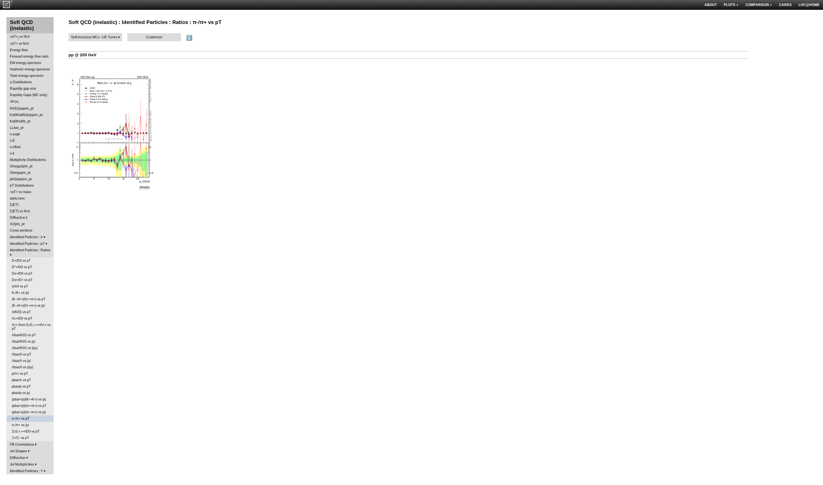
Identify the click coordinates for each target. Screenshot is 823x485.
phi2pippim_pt (21, 179)
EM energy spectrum (25, 63)
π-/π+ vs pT (21, 418)
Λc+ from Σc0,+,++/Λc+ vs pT (31, 326)
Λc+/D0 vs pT (22, 318)
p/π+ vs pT (20, 373)
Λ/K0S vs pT (21, 312)
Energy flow (19, 50)
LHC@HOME (809, 5)
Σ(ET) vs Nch (20, 211)
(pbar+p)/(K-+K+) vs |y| (29, 399)
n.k (12, 153)
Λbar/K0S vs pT (24, 335)
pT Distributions (22, 185)
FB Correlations (22, 444)
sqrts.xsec (17, 198)
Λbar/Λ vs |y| (21, 361)
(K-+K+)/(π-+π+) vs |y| (28, 305)
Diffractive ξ (18, 217)
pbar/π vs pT (21, 380)
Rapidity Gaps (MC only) (28, 95)
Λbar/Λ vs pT (21, 354)
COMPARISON (757, 5)
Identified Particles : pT (27, 243)
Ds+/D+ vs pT (22, 280)
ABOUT (710, 5)
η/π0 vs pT (20, 286)
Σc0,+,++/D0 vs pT (26, 431)
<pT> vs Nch (20, 37)
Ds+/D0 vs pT (22, 273)
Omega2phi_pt (21, 166)
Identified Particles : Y (26, 471)
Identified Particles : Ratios (30, 250)
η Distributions (21, 82)
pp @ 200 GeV (82, 55)
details (145, 187)
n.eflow (15, 147)
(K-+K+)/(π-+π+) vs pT (28, 299)
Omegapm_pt (20, 172)
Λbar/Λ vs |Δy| (22, 367)
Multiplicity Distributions (28, 160)
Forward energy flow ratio (29, 56)
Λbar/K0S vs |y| (23, 341)
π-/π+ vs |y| (20, 425)
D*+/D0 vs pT (22, 267)
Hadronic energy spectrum (30, 69)
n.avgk (15, 134)
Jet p (14, 102)
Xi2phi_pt (17, 224)
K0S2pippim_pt (21, 108)
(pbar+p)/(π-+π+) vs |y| (29, 412)
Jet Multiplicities (22, 464)
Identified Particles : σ (26, 237)
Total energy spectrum (26, 75)
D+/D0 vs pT (21, 260)
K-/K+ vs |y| (20, 293)
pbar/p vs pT (21, 386)
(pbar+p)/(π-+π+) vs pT (29, 406)
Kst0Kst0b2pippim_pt (26, 115)
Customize (154, 37)
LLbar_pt (16, 127)
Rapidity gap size (23, 88)
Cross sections (21, 230)
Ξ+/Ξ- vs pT (20, 438)
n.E (12, 140)
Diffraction (17, 458)
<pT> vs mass (20, 192)
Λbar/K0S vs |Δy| (25, 348)
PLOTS (729, 5)
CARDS (785, 5)
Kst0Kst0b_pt (20, 121)
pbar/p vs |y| (21, 393)
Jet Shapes (18, 451)
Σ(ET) (14, 205)
